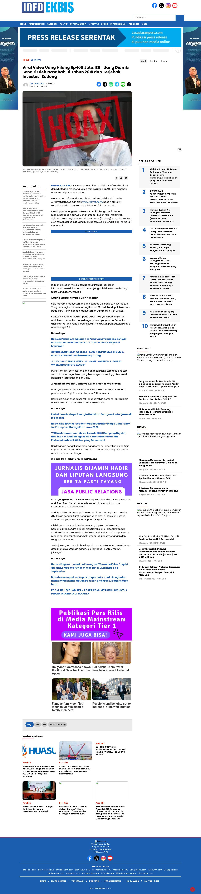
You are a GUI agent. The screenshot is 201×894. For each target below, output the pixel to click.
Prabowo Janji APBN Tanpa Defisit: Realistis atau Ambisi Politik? (158, 398)
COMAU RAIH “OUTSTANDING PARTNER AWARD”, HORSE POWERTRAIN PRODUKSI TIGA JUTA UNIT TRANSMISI (164, 197)
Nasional (52, 24)
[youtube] (175, 7)
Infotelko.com (107, 873)
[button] (116, 178)
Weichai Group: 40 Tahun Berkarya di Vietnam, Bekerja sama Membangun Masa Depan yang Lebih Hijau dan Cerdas (163, 176)
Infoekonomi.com (64, 869)
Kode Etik (94, 881)
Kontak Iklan (151, 881)
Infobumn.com (155, 869)
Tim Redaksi (77, 881)
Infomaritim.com (145, 873)
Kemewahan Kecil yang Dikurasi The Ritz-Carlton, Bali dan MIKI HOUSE (163, 314)
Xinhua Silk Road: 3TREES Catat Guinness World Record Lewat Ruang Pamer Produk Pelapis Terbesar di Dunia (163, 282)
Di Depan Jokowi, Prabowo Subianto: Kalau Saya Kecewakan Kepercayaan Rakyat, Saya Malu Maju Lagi (159, 571)
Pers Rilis (134, 24)
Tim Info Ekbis (36, 83)
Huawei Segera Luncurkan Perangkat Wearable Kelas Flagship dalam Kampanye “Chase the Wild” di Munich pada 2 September (90, 568)
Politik (64, 24)
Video (145, 24)
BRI (44, 724)
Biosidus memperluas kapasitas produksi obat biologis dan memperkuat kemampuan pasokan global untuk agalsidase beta (89, 581)
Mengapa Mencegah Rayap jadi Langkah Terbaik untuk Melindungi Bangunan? (158, 463)
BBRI (38, 724)
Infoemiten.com (120, 869)
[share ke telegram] (118, 86)
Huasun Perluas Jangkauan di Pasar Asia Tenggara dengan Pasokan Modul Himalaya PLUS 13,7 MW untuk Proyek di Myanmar (89, 342)
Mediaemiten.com (90, 873)
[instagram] (169, 7)
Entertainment (78, 24)
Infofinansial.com (56, 873)
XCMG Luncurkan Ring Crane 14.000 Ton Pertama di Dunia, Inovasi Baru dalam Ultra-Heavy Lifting (87, 353)
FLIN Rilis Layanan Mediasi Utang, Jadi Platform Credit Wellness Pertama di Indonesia (163, 233)
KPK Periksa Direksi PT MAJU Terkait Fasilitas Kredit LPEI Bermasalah (159, 537)
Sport (104, 24)
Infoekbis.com (29, 869)
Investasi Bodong (57, 724)
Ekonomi (36, 59)
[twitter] (162, 7)
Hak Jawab (133, 881)
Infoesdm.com (73, 873)
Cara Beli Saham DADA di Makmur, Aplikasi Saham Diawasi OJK (158, 476)
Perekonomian (37, 24)
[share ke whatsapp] (112, 86)
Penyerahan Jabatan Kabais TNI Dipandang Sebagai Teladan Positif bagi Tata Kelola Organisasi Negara (159, 384)
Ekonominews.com (101, 869)
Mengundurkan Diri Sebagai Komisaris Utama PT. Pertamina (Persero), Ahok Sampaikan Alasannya (162, 216)
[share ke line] (124, 86)
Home (23, 24)
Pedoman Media (112, 881)
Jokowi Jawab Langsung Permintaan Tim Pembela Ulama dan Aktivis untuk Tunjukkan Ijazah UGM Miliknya (158, 552)
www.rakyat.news (92, 202)
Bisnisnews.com (82, 869)
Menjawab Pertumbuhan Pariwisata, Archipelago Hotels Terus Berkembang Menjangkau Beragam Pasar (163, 330)
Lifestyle (94, 24)
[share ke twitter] (106, 86)
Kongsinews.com (138, 869)
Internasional (118, 24)
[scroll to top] (192, 889)
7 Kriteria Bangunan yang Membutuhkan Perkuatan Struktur (158, 489)
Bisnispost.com (171, 869)
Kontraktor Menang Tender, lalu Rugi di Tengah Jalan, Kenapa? (162, 247)
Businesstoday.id (46, 869)
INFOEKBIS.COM (60, 185)
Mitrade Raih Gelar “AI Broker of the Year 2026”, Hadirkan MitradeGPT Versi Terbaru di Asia (163, 300)
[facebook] (155, 7)
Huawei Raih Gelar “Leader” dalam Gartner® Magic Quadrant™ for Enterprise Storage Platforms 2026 (90, 425)
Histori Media (58, 881)
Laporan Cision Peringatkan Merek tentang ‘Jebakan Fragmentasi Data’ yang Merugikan (163, 264)
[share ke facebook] (100, 86)
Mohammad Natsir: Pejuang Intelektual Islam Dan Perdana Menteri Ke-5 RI (156, 412)
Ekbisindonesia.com (126, 873)
